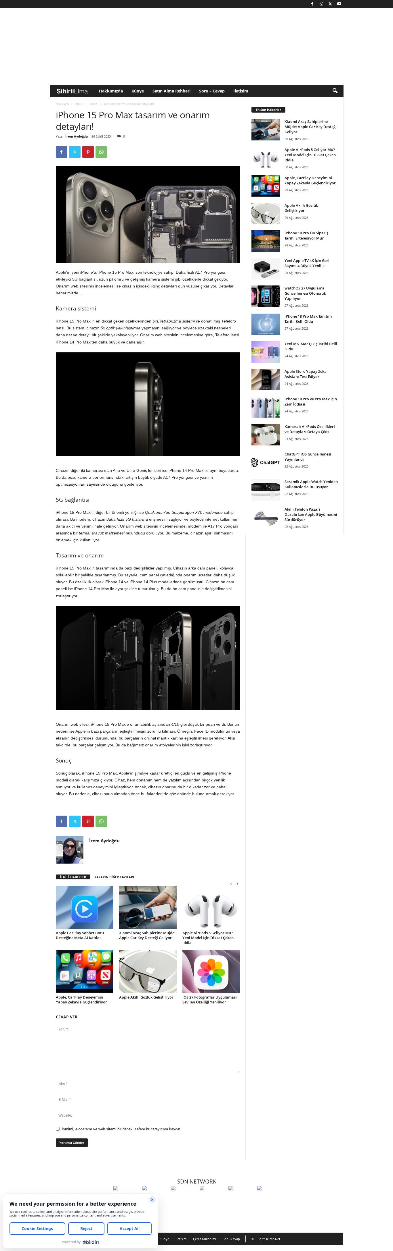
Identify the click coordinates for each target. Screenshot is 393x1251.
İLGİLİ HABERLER (73, 877)
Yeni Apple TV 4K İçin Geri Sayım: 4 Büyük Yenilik (307, 263)
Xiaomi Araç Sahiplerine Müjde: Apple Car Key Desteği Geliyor (147, 935)
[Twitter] (330, 4)
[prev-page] (231, 884)
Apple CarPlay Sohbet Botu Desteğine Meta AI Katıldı (80, 935)
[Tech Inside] (213, 1199)
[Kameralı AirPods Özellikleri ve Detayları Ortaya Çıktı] (265, 434)
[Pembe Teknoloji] (241, 1199)
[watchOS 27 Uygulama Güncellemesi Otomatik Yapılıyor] (265, 296)
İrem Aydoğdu (76, 136)
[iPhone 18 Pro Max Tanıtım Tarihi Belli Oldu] (265, 324)
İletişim (240, 91)
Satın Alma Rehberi (171, 91)
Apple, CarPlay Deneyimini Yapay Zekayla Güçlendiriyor (81, 1000)
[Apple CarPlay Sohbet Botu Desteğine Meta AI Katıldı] (84, 907)
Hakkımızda (111, 91)
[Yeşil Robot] (184, 1199)
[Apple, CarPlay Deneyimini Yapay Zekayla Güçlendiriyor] (84, 971)
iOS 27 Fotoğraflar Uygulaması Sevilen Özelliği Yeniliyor (209, 1000)
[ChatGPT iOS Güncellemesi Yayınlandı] (265, 462)
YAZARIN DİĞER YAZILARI (114, 877)
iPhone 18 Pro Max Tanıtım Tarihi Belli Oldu (308, 319)
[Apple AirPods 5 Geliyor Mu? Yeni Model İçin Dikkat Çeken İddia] (211, 907)
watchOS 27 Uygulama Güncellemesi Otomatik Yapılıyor (305, 293)
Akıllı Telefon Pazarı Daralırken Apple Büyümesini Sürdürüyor (311, 514)
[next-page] (237, 884)
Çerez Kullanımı (204, 1239)
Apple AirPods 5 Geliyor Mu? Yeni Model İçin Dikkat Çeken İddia (208, 937)
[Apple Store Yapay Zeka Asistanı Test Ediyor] (265, 379)
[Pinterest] (88, 152)
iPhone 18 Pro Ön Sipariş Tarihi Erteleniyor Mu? (306, 235)
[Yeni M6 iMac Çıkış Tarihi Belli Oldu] (265, 352)
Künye (137, 91)
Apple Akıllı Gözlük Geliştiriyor (146, 997)
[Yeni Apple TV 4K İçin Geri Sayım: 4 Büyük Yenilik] (265, 268)
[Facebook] (312, 4)
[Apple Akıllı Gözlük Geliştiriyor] (148, 971)
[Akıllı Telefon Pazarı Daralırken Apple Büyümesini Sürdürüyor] (265, 517)
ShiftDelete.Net (269, 1239)
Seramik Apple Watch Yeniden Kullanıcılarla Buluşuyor (311, 484)
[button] (335, 91)
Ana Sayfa (62, 104)
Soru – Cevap (212, 91)
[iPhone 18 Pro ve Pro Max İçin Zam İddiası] (265, 407)
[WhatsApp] (101, 152)
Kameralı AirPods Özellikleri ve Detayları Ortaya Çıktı (310, 429)
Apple (78, 104)
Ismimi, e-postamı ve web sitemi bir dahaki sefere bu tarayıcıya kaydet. (122, 1129)
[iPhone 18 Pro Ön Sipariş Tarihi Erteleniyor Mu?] (265, 241)
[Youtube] (339, 4)
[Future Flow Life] (270, 1199)
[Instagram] (321, 4)
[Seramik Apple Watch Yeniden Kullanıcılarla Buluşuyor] (265, 490)
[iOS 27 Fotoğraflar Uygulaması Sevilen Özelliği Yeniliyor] (211, 971)
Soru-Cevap (231, 1239)
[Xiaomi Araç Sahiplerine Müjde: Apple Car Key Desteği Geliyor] (148, 907)
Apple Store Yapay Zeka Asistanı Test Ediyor (306, 374)
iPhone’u (88, 272)
